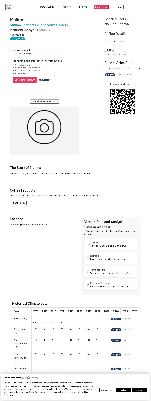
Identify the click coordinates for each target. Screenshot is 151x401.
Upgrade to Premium (25, 79)
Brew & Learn (47, 6)
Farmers (82, 6)
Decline (123, 390)
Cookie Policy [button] (34, 392)
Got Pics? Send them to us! (44, 101)
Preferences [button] (9, 395)
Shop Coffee (101, 6)
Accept (139, 390)
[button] (15, 125)
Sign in (45, 80)
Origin (120, 6)
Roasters (66, 6)
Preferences (106, 390)
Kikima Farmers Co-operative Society (39, 25)
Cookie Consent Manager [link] (14, 378)
